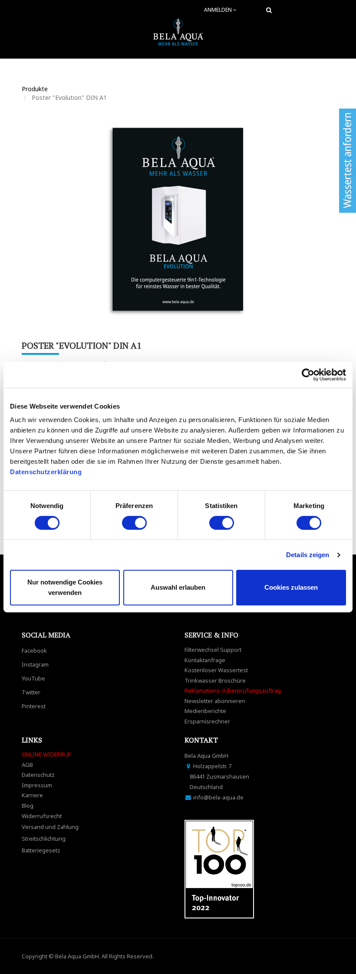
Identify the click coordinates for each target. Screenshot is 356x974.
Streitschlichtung (44, 838)
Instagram (35, 664)
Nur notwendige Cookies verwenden (64, 587)
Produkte (35, 89)
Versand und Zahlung (50, 827)
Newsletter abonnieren (215, 701)
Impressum (37, 785)
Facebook (34, 650)
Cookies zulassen (291, 587)
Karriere (32, 795)
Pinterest (34, 706)
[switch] (134, 523)
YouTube (33, 678)
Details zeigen (307, 554)
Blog (27, 805)
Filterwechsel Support (213, 650)
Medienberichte (205, 711)
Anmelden (218, 9)
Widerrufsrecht (42, 816)
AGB (27, 765)
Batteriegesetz (41, 850)
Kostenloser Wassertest (216, 670)
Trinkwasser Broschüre (215, 680)
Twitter (31, 692)
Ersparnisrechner (207, 721)
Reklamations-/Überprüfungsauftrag (233, 690)
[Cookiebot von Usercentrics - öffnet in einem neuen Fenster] (308, 374)
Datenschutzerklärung (47, 471)
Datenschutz (38, 775)
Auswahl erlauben (178, 587)
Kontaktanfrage (205, 660)
